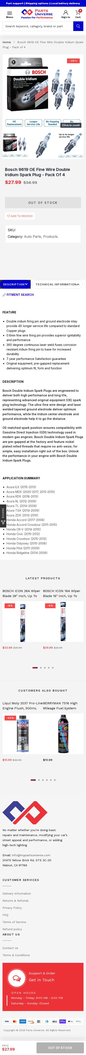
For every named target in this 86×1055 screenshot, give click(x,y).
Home (7, 42)
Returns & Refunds (16, 900)
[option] (43, 92)
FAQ (5, 915)
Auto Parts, (33, 236)
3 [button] (45, 667)
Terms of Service (14, 922)
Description (14, 284)
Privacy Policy (12, 907)
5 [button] (52, 667)
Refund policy (12, 929)
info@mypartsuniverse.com (31, 855)
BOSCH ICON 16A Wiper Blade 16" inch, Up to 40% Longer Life (61, 596)
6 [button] (55, 780)
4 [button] (48, 667)
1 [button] (35, 667)
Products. (50, 236)
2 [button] (41, 667)
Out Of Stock (43, 202)
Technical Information (56, 284)
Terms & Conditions (16, 955)
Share (3, 513)
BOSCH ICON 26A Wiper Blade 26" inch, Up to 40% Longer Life (21, 596)
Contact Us (10, 948)
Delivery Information (17, 893)
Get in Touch (41, 979)
